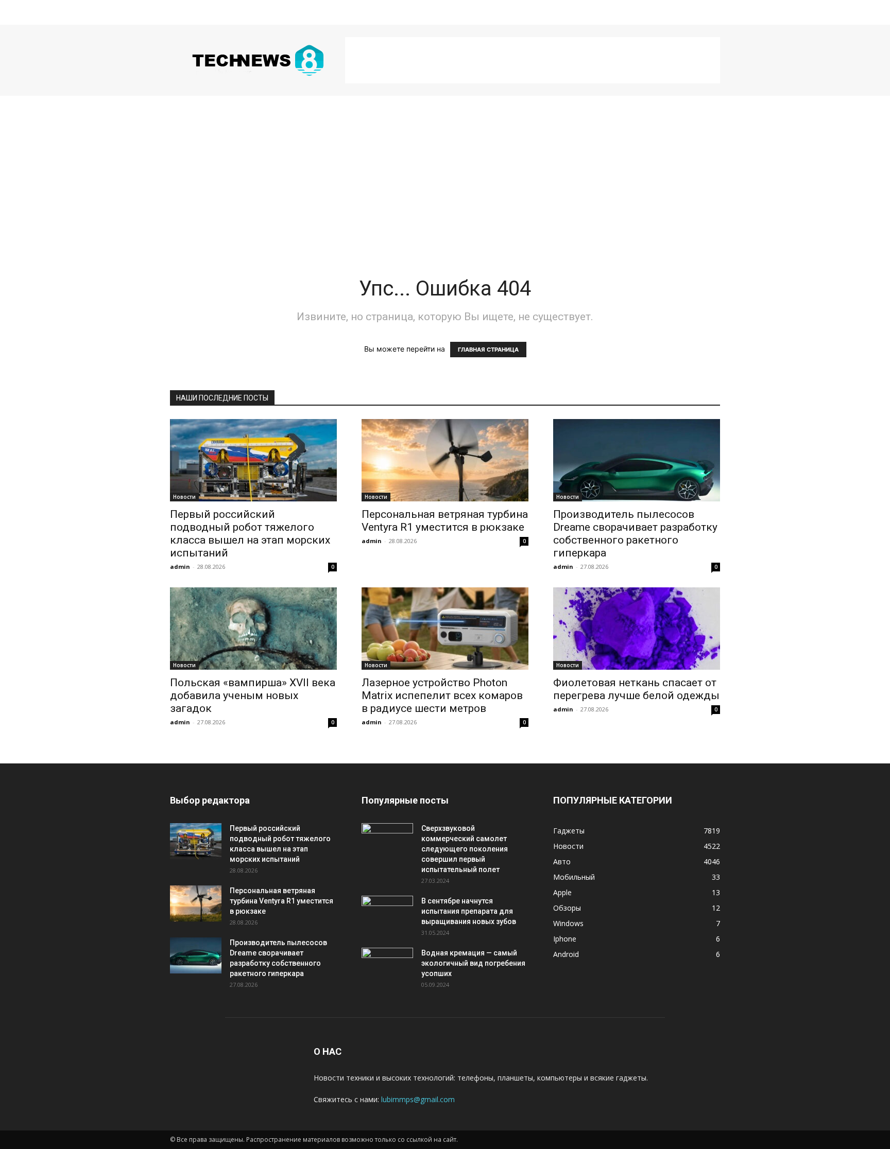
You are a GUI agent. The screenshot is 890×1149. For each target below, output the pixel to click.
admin (180, 566)
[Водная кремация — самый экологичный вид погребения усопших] (387, 966)
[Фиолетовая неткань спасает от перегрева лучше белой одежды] (636, 628)
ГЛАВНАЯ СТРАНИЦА (488, 349)
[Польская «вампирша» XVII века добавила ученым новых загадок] (253, 628)
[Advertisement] (532, 60)
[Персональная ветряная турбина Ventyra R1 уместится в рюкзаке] (445, 460)
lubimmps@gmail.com (418, 1099)
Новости (184, 496)
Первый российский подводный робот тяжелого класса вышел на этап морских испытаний (250, 533)
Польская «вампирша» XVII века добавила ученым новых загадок (252, 695)
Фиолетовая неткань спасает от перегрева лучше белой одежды (636, 689)
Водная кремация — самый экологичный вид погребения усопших (473, 963)
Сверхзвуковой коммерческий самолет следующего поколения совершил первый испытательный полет (464, 849)
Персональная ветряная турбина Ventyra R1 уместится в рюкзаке (445, 520)
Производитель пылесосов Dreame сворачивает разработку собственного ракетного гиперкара (635, 533)
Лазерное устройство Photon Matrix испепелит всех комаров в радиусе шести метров (442, 695)
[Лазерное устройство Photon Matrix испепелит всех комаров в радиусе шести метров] (445, 628)
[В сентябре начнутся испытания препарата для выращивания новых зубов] (387, 914)
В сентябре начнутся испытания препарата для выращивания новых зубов (468, 911)
